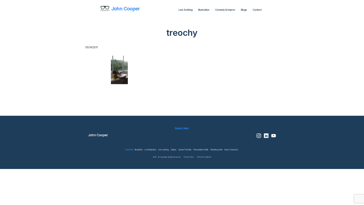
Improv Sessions (231, 149)
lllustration (203, 9)
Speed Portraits (184, 149)
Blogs (244, 9)
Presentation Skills (200, 149)
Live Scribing (186, 9)
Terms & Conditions (204, 157)
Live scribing (163, 149)
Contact (257, 9)
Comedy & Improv (225, 9)
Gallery (173, 149)
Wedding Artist (216, 149)
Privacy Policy (189, 157)
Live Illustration (150, 149)
